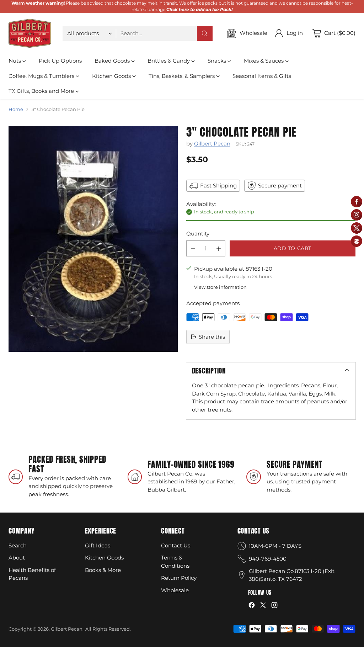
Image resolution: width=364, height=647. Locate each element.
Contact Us (175, 545)
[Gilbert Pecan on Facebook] (251, 606)
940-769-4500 (268, 558)
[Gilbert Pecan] (30, 33)
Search (18, 545)
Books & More (103, 570)
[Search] (205, 33)
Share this (212, 336)
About (17, 557)
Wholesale (175, 590)
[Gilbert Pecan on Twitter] (263, 606)
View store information (220, 287)
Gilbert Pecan (212, 143)
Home (16, 109)
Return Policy (179, 577)
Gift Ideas (97, 545)
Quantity (197, 233)
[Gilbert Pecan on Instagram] (274, 606)
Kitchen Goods (104, 557)
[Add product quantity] (218, 248)
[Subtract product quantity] (193, 248)
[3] (93, 239)
